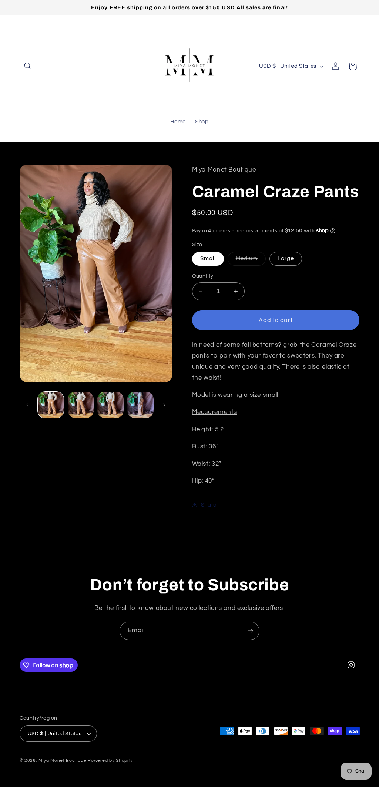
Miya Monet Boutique (62, 760)
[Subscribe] (250, 631)
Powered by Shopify (110, 760)
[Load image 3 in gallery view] (110, 405)
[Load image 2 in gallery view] (81, 405)
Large (286, 258)
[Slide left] (28, 405)
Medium (251, 260)
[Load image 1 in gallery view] (51, 405)
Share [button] (209, 505)
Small (208, 258)
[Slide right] (164, 405)
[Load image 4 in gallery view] (140, 405)
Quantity (203, 276)
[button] (28, 66)
